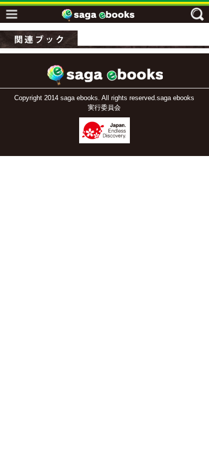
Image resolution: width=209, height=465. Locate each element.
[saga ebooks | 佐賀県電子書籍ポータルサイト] (107, 15)
